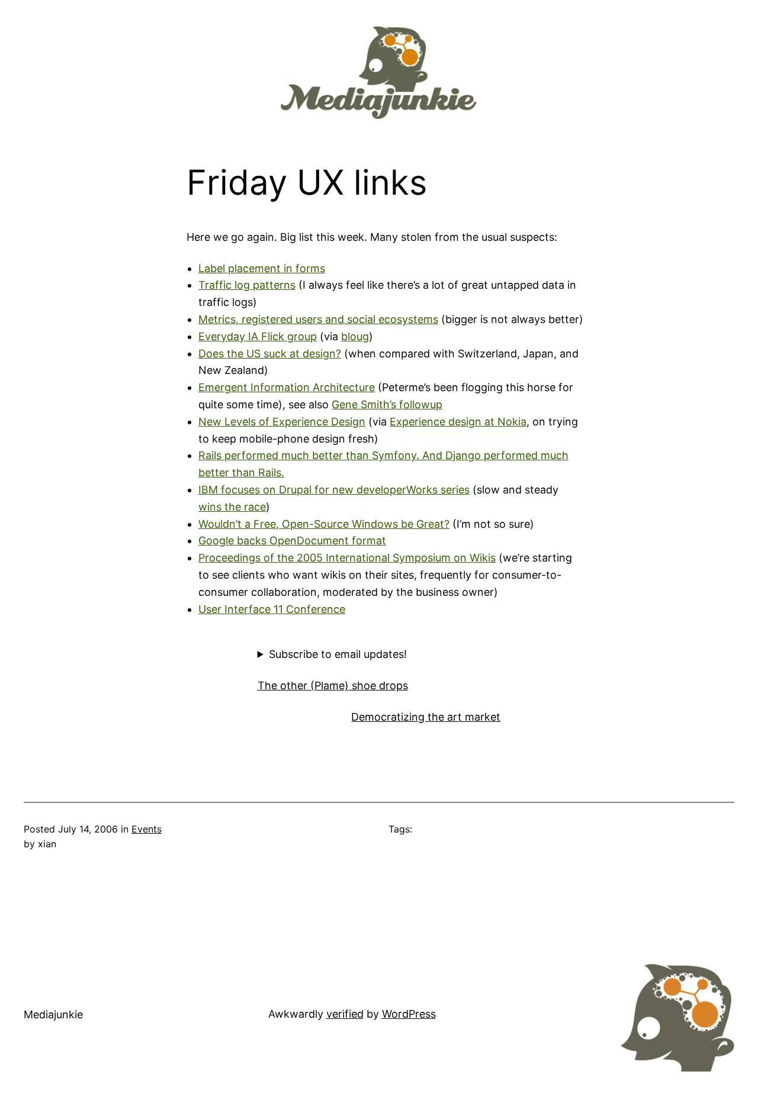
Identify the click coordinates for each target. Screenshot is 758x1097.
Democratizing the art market (425, 717)
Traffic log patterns (247, 285)
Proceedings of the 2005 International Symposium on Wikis (347, 557)
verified (345, 1014)
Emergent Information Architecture (286, 387)
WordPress (409, 1014)
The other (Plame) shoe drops (333, 685)
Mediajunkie (53, 1014)
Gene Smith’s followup (387, 404)
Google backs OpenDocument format (292, 540)
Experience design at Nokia (458, 421)
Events (146, 829)
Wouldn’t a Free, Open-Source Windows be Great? (323, 524)
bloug (355, 336)
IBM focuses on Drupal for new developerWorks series (334, 489)
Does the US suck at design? (269, 353)
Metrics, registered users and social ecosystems (318, 319)
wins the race (232, 507)
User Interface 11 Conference (271, 609)
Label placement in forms (261, 268)
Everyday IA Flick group (257, 336)
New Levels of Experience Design (281, 421)
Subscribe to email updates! (338, 654)
